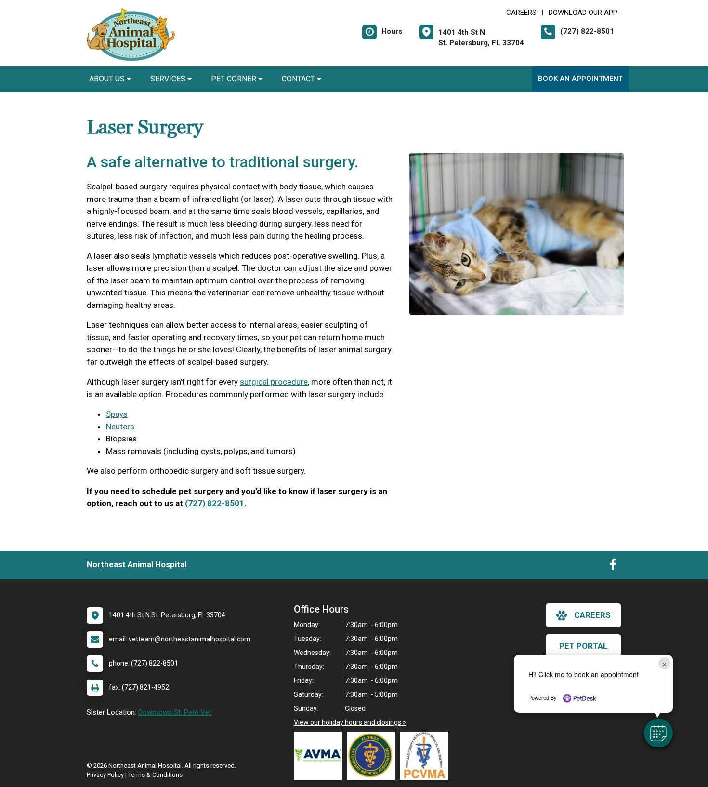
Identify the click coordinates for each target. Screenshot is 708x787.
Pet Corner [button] (234, 78)
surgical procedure (274, 382)
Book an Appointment (580, 78)
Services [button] (168, 78)
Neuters (120, 426)
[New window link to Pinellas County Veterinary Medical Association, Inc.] (426, 756)
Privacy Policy (105, 774)
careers (592, 615)
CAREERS (521, 12)
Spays (117, 414)
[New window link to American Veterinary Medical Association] (320, 756)
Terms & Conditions (155, 774)
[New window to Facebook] (612, 567)
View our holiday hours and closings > (350, 722)
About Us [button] (108, 78)
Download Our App (583, 12)
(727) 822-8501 (214, 503)
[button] (658, 733)
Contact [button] (299, 78)
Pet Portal (583, 646)
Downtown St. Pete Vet (174, 712)
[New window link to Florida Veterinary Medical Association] (373, 756)
